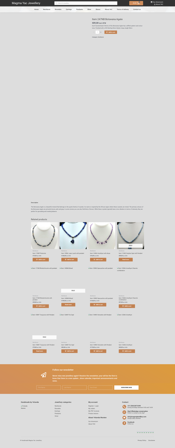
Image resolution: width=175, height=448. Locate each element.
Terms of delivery (123, 9)
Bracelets (58, 9)
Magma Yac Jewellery (26, 3)
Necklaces (46, 9)
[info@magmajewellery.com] (124, 417)
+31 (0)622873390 (134, 406)
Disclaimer (151, 440)
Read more (125, 259)
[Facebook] (124, 423)
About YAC (108, 9)
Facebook (131, 422)
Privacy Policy (142, 440)
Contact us (137, 9)
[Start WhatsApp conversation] (124, 412)
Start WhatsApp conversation (138, 411)
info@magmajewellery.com (137, 417)
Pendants (79, 9)
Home (36, 9)
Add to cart (111, 32)
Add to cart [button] (41, 259)
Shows (98, 9)
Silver (89, 9)
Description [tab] (34, 202)
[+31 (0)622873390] (124, 407)
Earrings (69, 9)
